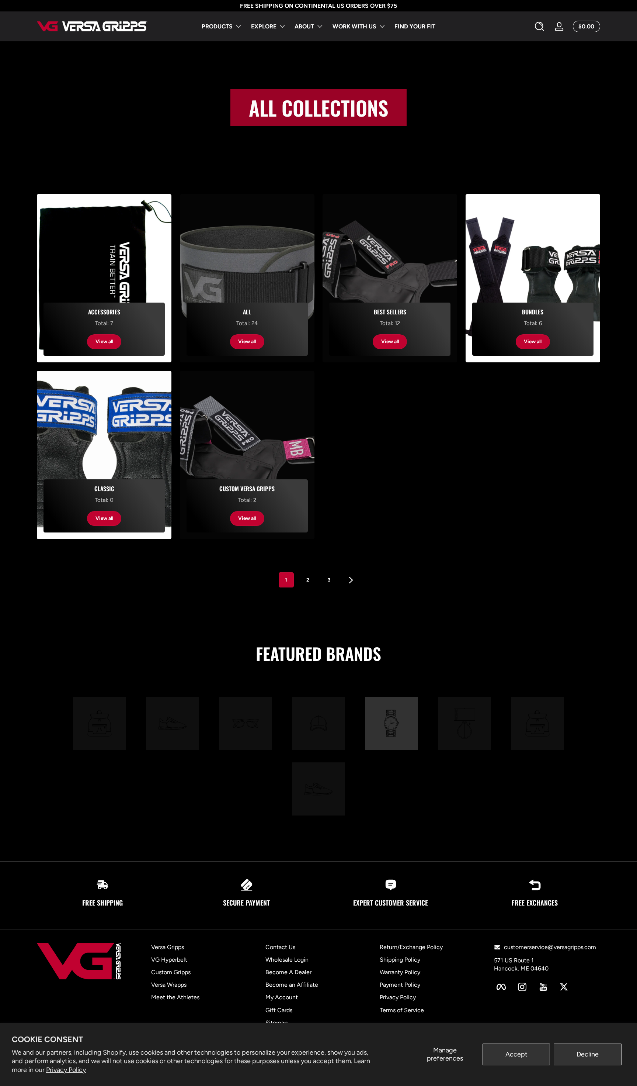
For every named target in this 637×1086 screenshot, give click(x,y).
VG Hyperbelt (169, 959)
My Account (281, 997)
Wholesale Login (287, 959)
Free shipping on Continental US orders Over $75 (318, 5)
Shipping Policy (400, 959)
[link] (99, 724)
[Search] (539, 26)
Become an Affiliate (291, 985)
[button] (540, 26)
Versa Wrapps (169, 985)
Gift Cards (278, 1010)
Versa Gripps (167, 947)
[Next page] (351, 579)
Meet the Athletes (175, 997)
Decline (588, 1054)
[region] (318, 6)
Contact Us (280, 947)
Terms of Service (402, 1010)
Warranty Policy (400, 972)
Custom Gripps (171, 972)
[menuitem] (211, 947)
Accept (516, 1054)
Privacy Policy (66, 1070)
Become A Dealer (288, 972)
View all (104, 341)
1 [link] (286, 580)
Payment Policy (400, 985)
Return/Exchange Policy (411, 947)
